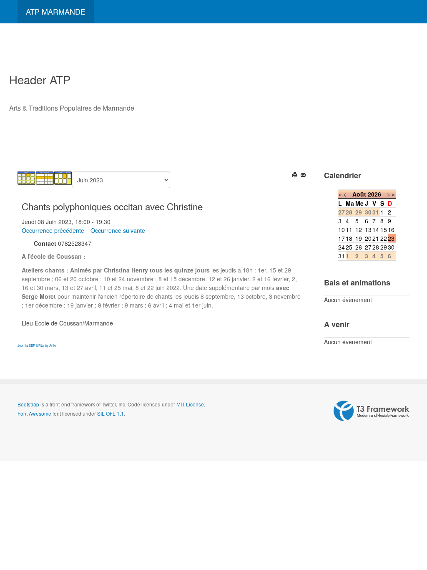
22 (383, 238)
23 (391, 238)
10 (341, 229)
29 (383, 247)
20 (368, 238)
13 (368, 229)
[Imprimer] (295, 176)
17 (341, 238)
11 (349, 229)
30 (391, 247)
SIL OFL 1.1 (110, 413)
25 (349, 247)
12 (358, 229)
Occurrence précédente (53, 230)
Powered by (371, 411)
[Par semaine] (45, 177)
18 (349, 238)
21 (375, 238)
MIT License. (190, 404)
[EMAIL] (303, 176)
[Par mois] (27, 177)
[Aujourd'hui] (63, 177)
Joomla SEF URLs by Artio (37, 345)
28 (375, 247)
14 (375, 229)
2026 (374, 194)
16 (391, 229)
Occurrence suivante (117, 230)
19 (358, 238)
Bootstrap (28, 404)
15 (383, 229)
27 (368, 247)
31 (341, 256)
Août (359, 194)
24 (341, 247)
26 (358, 247)
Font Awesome (34, 413)
